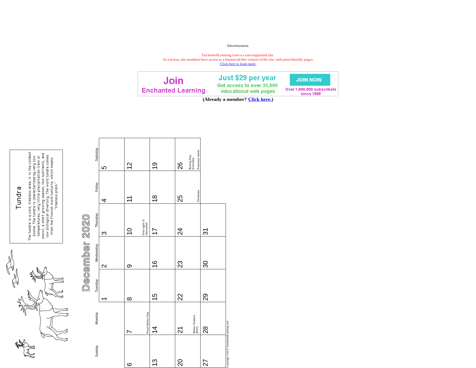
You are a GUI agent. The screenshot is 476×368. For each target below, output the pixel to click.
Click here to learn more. (238, 64)
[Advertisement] (238, 23)
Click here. (260, 99)
